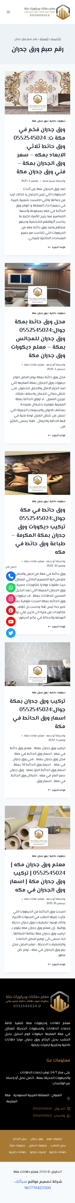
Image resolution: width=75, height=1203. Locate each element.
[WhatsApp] (11, 587)
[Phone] (11, 576)
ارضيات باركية (38, 1152)
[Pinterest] (11, 610)
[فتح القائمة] (8, 12)
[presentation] (37, 92)
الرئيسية (56, 39)
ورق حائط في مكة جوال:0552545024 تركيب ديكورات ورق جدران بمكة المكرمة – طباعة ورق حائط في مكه (38, 531)
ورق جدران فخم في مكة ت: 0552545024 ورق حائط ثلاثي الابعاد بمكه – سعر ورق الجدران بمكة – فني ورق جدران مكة (39, 150)
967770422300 (37, 1188)
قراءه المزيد (56, 247)
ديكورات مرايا (17, 1145)
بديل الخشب (58, 1145)
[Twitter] (11, 633)
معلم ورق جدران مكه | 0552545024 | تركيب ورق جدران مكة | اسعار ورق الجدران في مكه (37, 877)
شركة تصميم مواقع (45, 1182)
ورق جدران (36, 1139)
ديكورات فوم (54, 1139)
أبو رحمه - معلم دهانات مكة (39, 365)
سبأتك (21, 1182)
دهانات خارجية (17, 1152)
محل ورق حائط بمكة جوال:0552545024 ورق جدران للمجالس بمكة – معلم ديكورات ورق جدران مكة (38, 339)
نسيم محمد (48, 181)
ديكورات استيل (38, 1145)
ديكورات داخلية (57, 121)
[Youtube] (11, 621)
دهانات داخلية (57, 1152)
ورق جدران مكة (40, 121)
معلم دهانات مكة (25, 1171)
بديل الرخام (20, 1139)
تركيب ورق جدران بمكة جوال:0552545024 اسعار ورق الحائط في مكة (37, 714)
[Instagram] (11, 599)
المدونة (44, 39)
